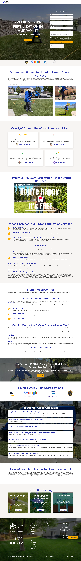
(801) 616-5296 (28, 40)
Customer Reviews (65, 535)
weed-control (11, 302)
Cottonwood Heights (33, 525)
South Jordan (33, 546)
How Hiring (65, 537)
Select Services (53, 26)
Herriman (33, 529)
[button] (29, 2)
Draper (33, 527)
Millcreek (33, 537)
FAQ (65, 539)
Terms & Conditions (50, 556)
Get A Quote (40, 375)
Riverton (33, 540)
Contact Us (54, 2)
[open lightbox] (30, 101)
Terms (56, 40)
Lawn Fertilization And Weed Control (49, 526)
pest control (29, 352)
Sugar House (33, 548)
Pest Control (49, 528)
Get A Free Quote (73, 537)
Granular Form (36, 267)
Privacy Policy (52, 40)
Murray (33, 538)
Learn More (18, 510)
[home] (6, 2)
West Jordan (33, 552)
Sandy (33, 544)
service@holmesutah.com (65, 525)
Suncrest (33, 550)
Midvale (33, 535)
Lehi (33, 533)
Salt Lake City (33, 542)
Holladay (33, 531)
